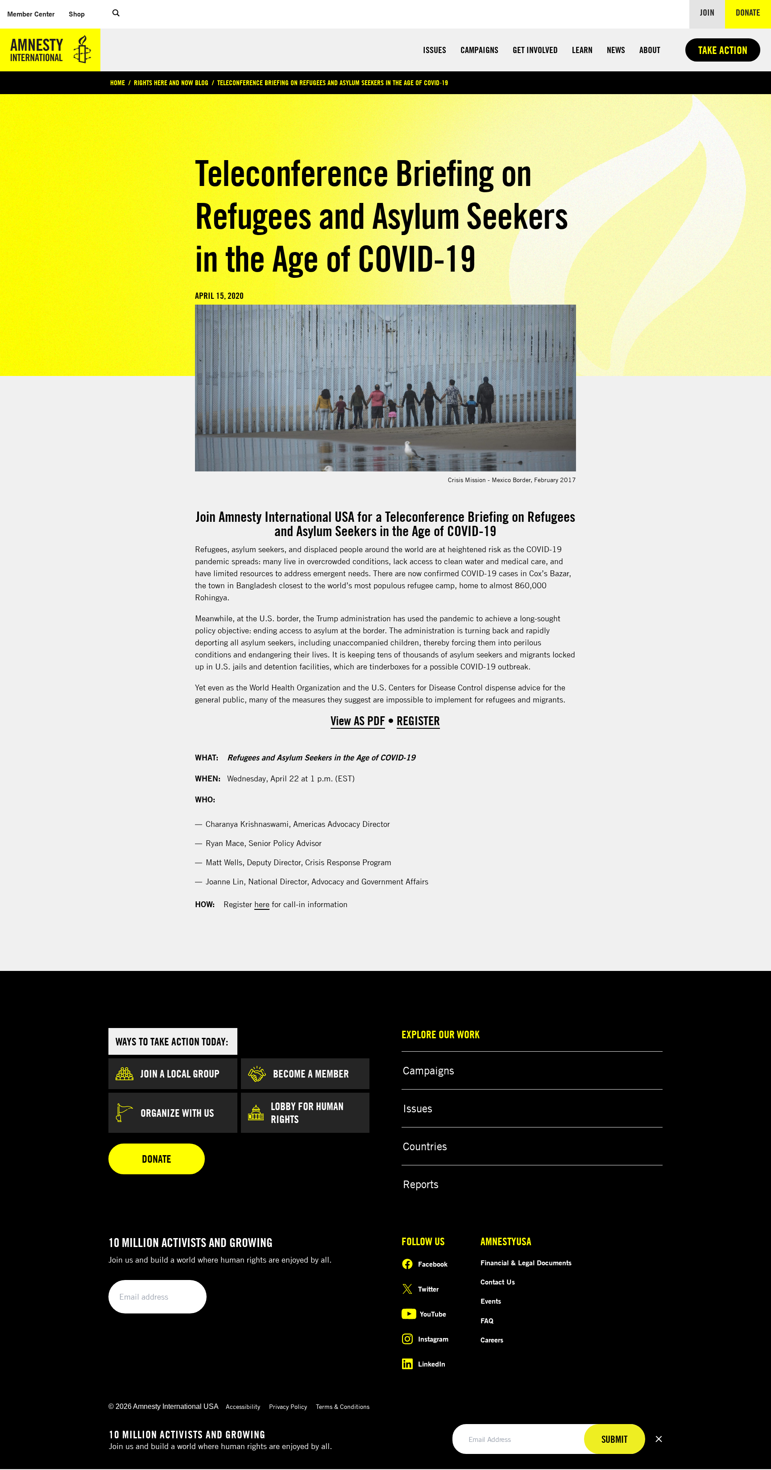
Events (491, 1301)
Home (117, 82)
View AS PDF (358, 720)
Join (707, 12)
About (649, 49)
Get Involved (535, 49)
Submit (185, 1297)
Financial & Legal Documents (526, 1262)
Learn (582, 49)
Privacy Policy (288, 1406)
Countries (425, 1146)
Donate (753, 12)
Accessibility (243, 1406)
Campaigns (479, 49)
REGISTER (418, 720)
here (261, 904)
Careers (492, 1339)
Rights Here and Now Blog (171, 82)
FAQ (487, 1320)
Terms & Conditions (342, 1406)
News (616, 49)
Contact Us (498, 1281)
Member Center (34, 13)
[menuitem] (31, 14)
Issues (434, 49)
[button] (116, 14)
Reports (421, 1184)
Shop (80, 13)
